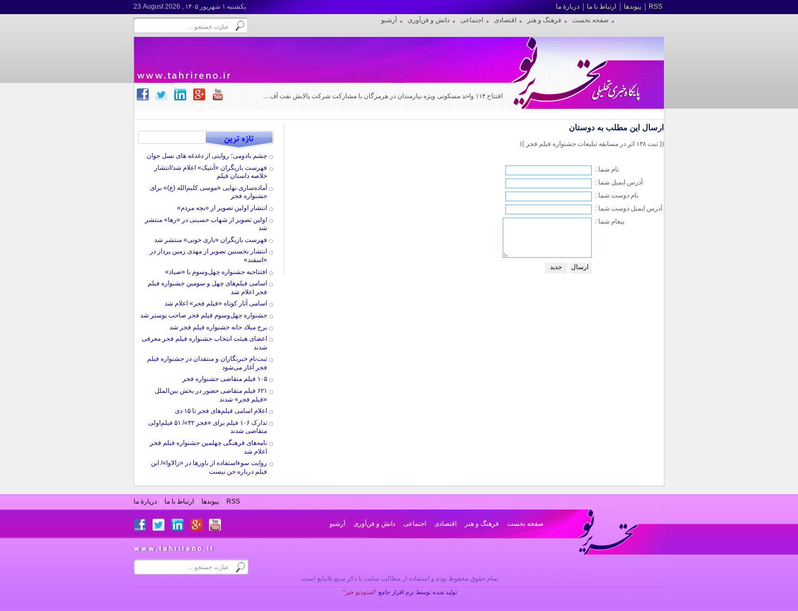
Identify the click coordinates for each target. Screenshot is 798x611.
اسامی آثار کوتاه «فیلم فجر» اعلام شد (215, 303)
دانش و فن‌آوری (374, 523)
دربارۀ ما (567, 6)
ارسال (579, 267)
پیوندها (632, 6)
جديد (556, 267)
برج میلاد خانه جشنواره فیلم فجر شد (218, 327)
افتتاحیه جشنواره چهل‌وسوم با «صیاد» (216, 272)
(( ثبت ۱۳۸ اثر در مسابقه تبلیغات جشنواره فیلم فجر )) (592, 144)
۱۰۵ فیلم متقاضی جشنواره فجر (224, 379)
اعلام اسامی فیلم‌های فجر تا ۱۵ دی (221, 411)
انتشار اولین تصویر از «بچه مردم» (222, 208)
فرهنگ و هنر (482, 523)
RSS (655, 6)
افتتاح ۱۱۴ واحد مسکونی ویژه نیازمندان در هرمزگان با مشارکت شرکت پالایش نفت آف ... (383, 96)
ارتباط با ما (601, 6)
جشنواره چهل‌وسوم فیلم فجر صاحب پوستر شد (203, 315)
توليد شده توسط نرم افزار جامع (400, 592)
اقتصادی (445, 523)
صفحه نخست (525, 523)
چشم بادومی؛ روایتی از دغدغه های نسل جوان (207, 156)
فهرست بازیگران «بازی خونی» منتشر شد (210, 240)
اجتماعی (414, 523)
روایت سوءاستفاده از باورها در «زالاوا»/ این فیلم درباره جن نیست (209, 467)
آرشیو (337, 523)
